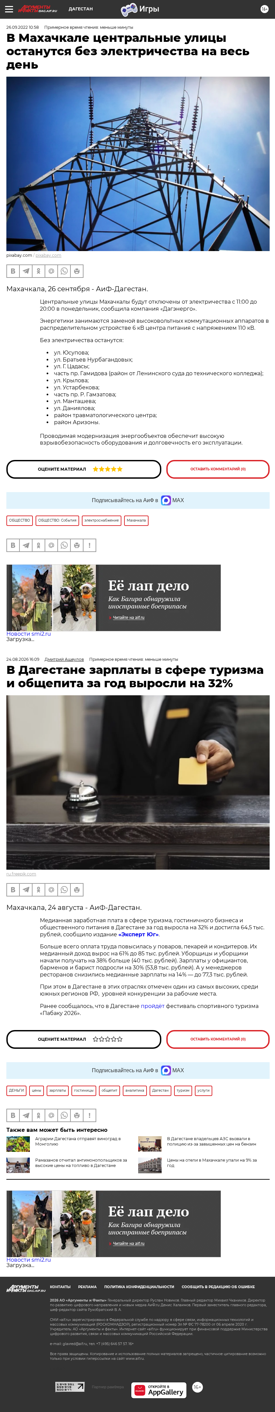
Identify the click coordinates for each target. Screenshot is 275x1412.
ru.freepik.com (21, 873)
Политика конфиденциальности (139, 1287)
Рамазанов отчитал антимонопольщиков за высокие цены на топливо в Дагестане (81, 1163)
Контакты (60, 1287)
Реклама (87, 1287)
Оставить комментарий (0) (218, 469)
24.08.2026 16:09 (22, 659)
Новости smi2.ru (28, 634)
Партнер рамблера (108, 1387)
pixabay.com (48, 255)
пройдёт (153, 1006)
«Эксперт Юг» (138, 934)
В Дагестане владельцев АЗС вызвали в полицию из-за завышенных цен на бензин (211, 1141)
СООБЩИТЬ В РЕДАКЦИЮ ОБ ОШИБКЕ (218, 1287)
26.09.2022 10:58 (22, 27)
